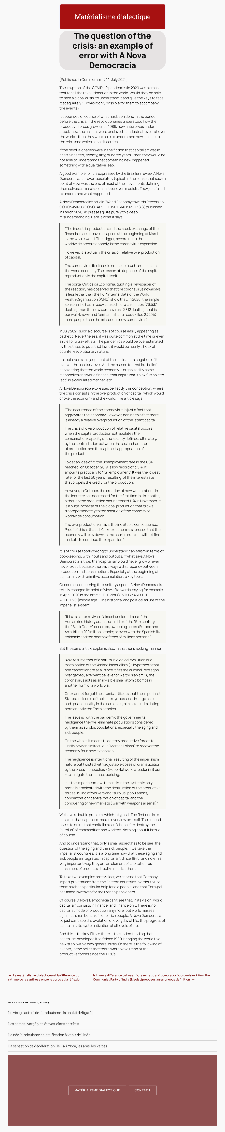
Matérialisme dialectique (113, 16)
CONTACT (143, 1090)
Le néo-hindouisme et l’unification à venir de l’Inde (49, 1035)
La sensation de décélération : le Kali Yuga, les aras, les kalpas (57, 1046)
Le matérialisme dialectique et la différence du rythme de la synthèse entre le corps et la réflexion (44, 977)
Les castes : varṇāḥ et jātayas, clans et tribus (43, 1024)
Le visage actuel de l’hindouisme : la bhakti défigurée (50, 1012)
